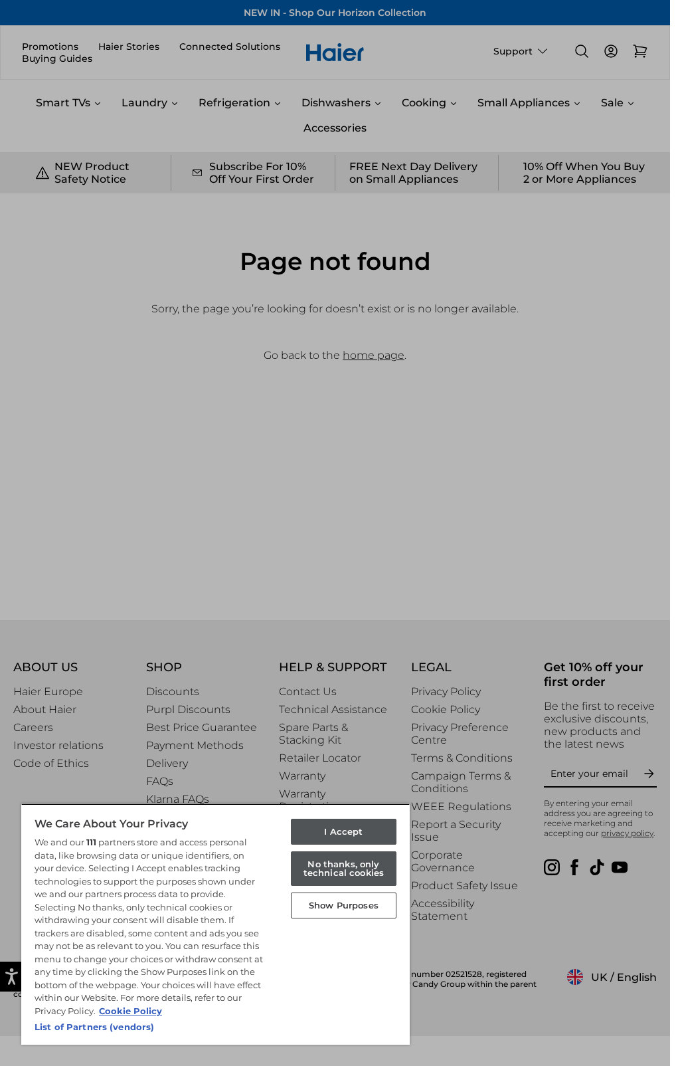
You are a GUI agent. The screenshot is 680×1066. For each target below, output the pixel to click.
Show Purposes (344, 905)
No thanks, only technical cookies (343, 868)
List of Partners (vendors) (94, 1026)
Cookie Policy (130, 1011)
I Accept (343, 831)
